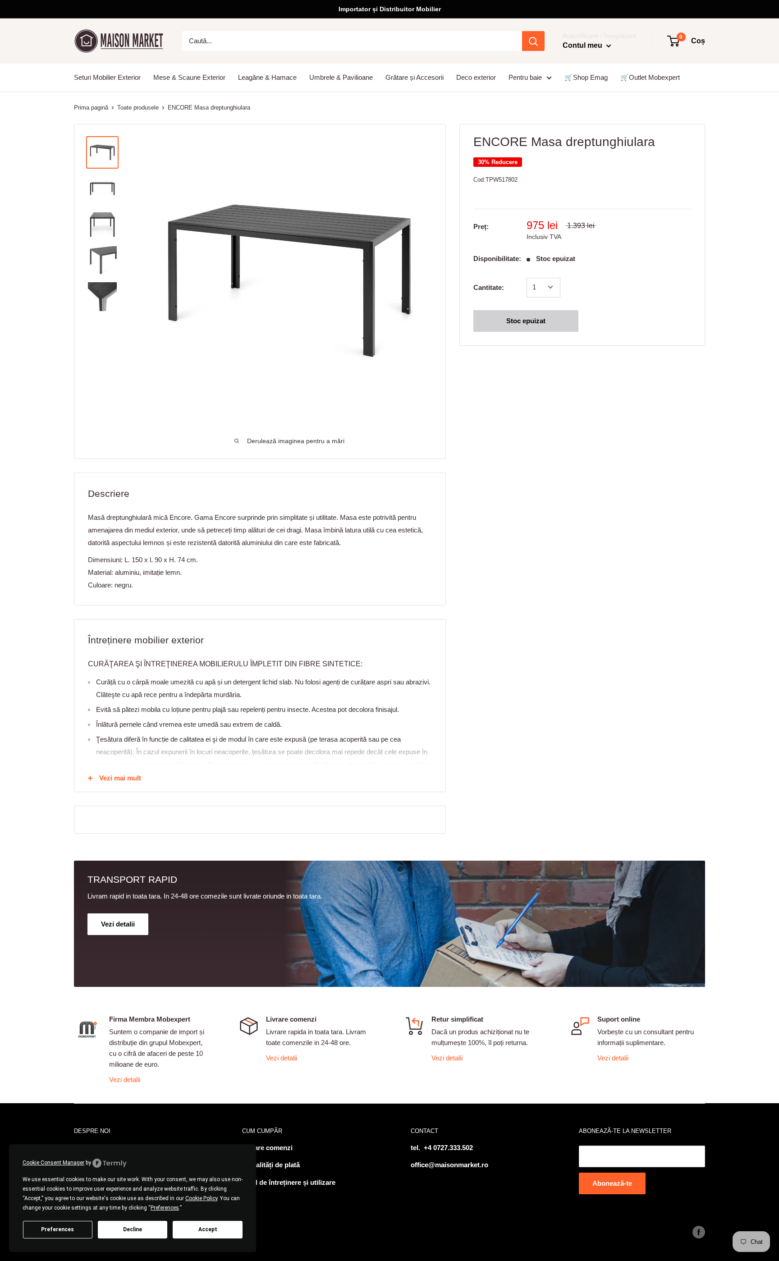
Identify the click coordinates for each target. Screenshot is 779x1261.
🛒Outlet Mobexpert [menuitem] (650, 77)
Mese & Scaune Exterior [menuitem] (189, 77)
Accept (207, 1229)
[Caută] (533, 41)
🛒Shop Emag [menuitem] (586, 77)
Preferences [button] (165, 1208)
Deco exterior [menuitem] (476, 77)
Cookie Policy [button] (201, 1198)
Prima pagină (91, 107)
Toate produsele (138, 107)
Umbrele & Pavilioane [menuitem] (341, 77)
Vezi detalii (124, 1079)
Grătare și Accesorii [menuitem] (414, 77)
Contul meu (583, 45)
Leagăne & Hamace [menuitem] (267, 77)
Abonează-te (612, 1183)
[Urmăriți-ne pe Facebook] (698, 1232)
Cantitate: (488, 287)
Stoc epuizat (525, 320)
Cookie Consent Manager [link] (53, 1163)
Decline (132, 1229)
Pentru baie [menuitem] (525, 77)
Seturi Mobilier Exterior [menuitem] (107, 77)
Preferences (57, 1229)
